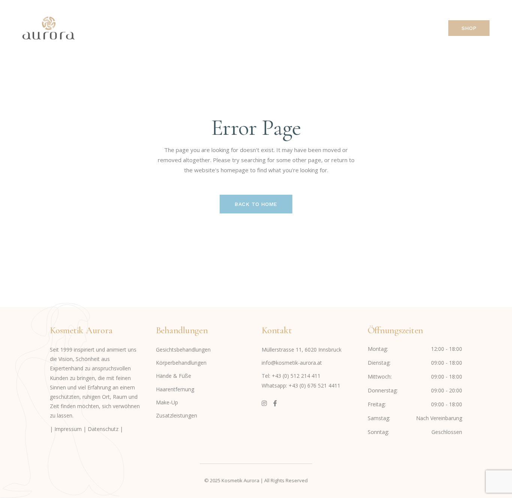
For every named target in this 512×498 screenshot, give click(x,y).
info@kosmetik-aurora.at (292, 362)
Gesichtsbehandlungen (183, 349)
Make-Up (167, 402)
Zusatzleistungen (176, 415)
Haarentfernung (175, 389)
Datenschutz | (105, 428)
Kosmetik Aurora (240, 480)
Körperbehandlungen (181, 362)
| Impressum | (69, 428)
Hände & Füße (173, 375)
